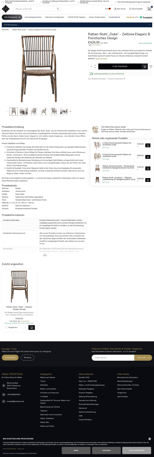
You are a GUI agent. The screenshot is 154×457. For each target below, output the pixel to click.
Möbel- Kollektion (47, 418)
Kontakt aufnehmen (127, 131)
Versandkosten (96, 45)
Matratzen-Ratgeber (86, 389)
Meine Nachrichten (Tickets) (128, 385)
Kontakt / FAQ (84, 377)
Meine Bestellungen (125, 381)
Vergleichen (12, 327)
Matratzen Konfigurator (54, 17)
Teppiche (43, 411)
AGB (80, 416)
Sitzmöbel (44, 385)
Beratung (27, 357)
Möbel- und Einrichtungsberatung (91, 385)
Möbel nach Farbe (47, 426)
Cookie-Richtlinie (85, 420)
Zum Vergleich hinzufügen (97, 79)
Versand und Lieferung (87, 400)
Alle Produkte (122, 396)
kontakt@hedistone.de (15, 401)
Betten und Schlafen (48, 389)
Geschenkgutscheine (33, 17)
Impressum (83, 408)
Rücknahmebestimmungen (89, 404)
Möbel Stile (44, 422)
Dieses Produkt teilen (115, 79)
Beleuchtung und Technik (50, 407)
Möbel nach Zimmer (47, 377)
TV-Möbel (44, 396)
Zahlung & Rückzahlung (88, 396)
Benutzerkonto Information (127, 377)
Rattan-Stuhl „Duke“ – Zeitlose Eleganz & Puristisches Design (34, 30)
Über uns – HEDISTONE (88, 381)
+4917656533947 (13, 394)
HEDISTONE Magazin (76, 17)
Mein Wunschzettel (124, 389)
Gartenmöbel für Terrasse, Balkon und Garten (55, 401)
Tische (42, 381)
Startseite (5, 30)
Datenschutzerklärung (87, 412)
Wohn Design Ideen (97, 17)
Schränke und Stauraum (49, 393)
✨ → (11, 25)
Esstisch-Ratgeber (86, 393)
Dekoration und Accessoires (51, 414)
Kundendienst (114, 17)
